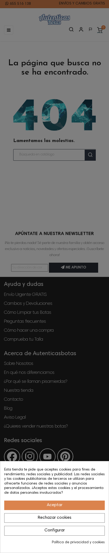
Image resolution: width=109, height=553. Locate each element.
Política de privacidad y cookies (78, 542)
